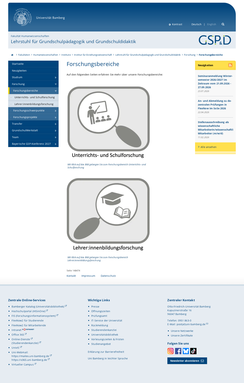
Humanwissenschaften (45, 54)
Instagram (170, 351)
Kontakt (71, 275)
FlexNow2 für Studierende (27, 320)
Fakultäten (24, 54)
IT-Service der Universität (106, 320)
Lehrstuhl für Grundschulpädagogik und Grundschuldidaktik (73, 41)
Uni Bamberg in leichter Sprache (108, 358)
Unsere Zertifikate (182, 335)
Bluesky (186, 351)
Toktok (193, 351)
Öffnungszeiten (100, 311)
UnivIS (15, 347)
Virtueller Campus (23, 364)
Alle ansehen (208, 147)
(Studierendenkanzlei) (25, 343)
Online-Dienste (21, 339)
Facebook (178, 351)
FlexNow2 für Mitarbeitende (29, 325)
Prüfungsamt (99, 316)
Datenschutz (108, 275)
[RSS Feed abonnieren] (230, 65)
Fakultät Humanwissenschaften (30, 36)
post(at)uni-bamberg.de (191, 324)
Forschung (189, 54)
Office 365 (18, 334)
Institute (66, 54)
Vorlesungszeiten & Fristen (107, 339)
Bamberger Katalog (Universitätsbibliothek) (38, 306)
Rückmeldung (99, 325)
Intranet (16, 330)
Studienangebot (101, 344)
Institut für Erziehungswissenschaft (93, 54)
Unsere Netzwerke (182, 331)
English (211, 24)
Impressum (88, 275)
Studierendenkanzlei (104, 330)
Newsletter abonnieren (184, 360)
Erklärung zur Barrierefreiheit (106, 351)
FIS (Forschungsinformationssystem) (34, 316)
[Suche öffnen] (223, 24)
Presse (95, 306)
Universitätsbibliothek (104, 334)
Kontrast (176, 24)
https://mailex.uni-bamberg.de (30, 356)
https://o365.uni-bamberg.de (29, 360)
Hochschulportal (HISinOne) (28, 311)
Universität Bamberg (26, 28)
